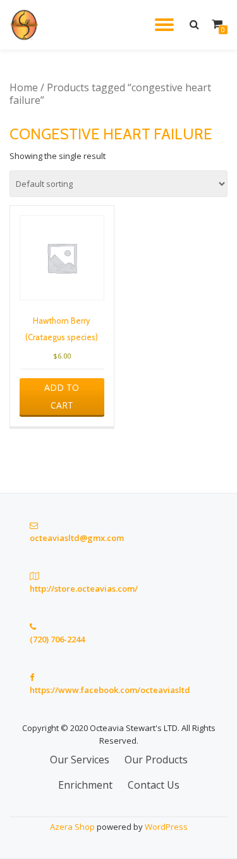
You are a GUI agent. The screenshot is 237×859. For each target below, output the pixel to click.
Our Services (79, 760)
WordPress (166, 826)
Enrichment (85, 785)
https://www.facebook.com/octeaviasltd (110, 690)
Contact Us (153, 785)
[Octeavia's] (27, 25)
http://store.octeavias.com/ (84, 588)
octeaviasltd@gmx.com (77, 538)
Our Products (156, 760)
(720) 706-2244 (57, 639)
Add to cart (61, 396)
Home (23, 87)
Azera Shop (72, 826)
